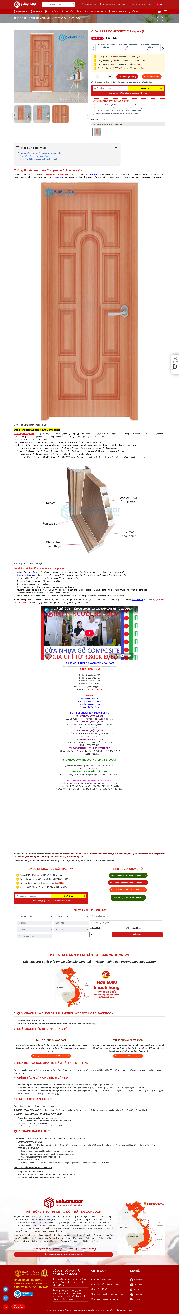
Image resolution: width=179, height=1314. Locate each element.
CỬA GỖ (36, 11)
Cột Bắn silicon (134, 928)
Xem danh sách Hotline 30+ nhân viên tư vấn (127, 882)
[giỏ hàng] (159, 11)
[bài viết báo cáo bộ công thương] (31, 1294)
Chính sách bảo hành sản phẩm (105, 1284)
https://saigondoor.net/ (89, 698)
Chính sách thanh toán (101, 1279)
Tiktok (136, 1289)
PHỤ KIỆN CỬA (118, 11)
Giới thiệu (121, 4)
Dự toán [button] (175, 370)
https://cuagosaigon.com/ (89, 704)
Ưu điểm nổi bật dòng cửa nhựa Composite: (39, 159)
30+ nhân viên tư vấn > (130, 114)
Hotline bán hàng (90, 4)
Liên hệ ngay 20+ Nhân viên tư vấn (80, 1249)
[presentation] (15, 115)
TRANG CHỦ (20, 18)
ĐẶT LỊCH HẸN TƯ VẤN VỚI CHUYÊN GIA (127, 890)
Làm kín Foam (98, 928)
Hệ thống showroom (109, 4)
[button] (5, 1289)
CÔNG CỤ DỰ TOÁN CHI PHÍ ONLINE (127, 898)
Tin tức (132, 4)
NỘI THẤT (135, 11)
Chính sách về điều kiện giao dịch (106, 1299)
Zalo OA (138, 1294)
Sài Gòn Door (93, 707)
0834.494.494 (153, 77)
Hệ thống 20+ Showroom (112, 114)
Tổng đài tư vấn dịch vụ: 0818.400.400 (65, 1254)
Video (141, 4)
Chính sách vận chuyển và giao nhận (107, 1294)
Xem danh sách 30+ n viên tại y (127, 1056)
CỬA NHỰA (20, 11)
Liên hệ (149, 4)
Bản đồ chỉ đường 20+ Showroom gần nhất (127, 875)
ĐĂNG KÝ (146, 88)
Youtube (138, 1285)
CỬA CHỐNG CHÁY (72, 11)
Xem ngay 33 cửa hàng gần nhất (47, 1249)
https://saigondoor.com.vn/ (89, 701)
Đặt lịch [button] (175, 362)
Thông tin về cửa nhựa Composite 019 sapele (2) (39, 153)
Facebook (138, 1280)
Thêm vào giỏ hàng (127, 77)
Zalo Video (139, 1299)
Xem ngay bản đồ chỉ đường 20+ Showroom (50, 1056)
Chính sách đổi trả (99, 1289)
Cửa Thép (52, 11)
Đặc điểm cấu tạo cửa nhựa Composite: (37, 156)
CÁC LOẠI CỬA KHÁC (95, 11)
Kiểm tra (137, 934)
